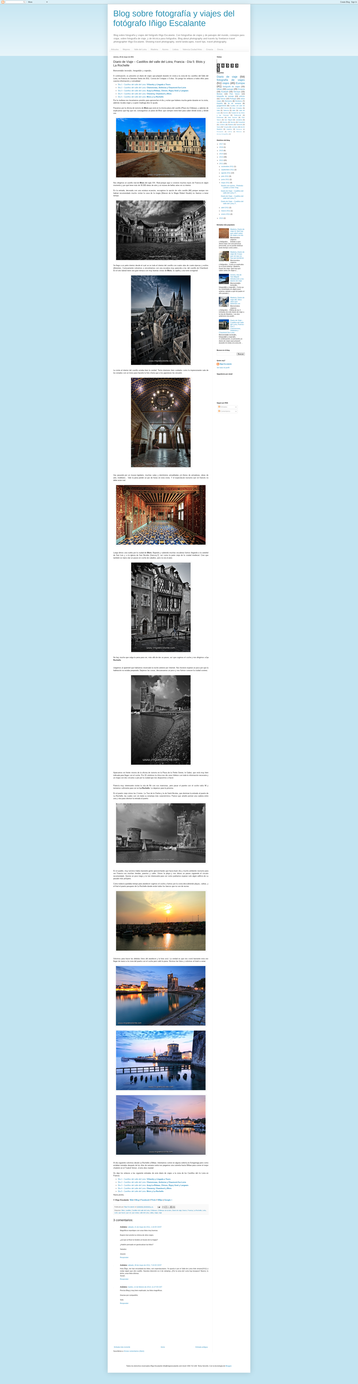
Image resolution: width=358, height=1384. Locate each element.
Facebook (145, 1200)
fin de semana (234, 103)
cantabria (239, 120)
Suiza (219, 127)
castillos (128, 1210)
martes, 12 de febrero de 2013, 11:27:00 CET (145, 1287)
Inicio (163, 1347)
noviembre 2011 (227, 166)
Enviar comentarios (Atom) (134, 1351)
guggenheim (221, 106)
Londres (222, 124)
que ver (128, 1213)
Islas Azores (232, 117)
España (220, 103)
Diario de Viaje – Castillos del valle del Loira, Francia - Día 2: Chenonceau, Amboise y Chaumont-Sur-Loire (232, 326)
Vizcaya (236, 91)
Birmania (239, 129)
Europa (240, 83)
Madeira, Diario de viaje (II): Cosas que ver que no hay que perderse (237, 255)
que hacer (122, 1213)
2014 (221, 154)
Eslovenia (220, 117)
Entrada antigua (202, 1347)
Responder (124, 1257)
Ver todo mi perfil (223, 368)
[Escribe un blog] (166, 1207)
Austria (224, 122)
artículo (242, 96)
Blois (123, 1210)
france (184, 1210)
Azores (165, 49)
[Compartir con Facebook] (171, 1207)
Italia (218, 110)
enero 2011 (225, 214)
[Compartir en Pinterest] (174, 1207)
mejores (229, 129)
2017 (221, 144)
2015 (221, 151)
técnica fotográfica (223, 134)
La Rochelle (198, 1210)
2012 (221, 160)
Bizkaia (219, 94)
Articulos (115, 49)
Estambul (241, 122)
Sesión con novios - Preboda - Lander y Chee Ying (232, 187)
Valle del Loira (140, 49)
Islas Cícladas (237, 108)
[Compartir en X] (168, 1207)
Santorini (239, 124)
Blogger (228, 1366)
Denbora (238, 101)
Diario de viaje (177, 1210)
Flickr (153, 1200)
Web (132, 1200)
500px (160, 1200)
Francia (190, 1210)
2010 (221, 218)
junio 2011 (225, 179)
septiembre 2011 (227, 170)
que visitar (135, 1213)
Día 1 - (121, 84)
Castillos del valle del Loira (141, 1210)
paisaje (230, 89)
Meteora (239, 131)
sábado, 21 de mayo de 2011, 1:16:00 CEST (145, 1227)
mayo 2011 (225, 183)
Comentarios (225, 411)
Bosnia (233, 122)
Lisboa (175, 49)
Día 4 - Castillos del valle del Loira (132, 94)
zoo (218, 122)
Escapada (220, 131)
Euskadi (224, 91)
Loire (116, 1213)
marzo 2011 (226, 211)
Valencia (226, 110)
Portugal (233, 99)
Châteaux (153, 1210)
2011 (221, 164)
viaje (160, 1213)
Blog (137, 1200)
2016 (221, 147)
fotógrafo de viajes (231, 86)
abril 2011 (225, 208)
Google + (168, 1200)
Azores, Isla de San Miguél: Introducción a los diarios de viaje (237, 278)
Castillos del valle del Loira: (147, 84)
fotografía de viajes (231, 79)
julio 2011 (225, 176)
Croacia (209, 49)
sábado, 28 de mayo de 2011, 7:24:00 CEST (145, 1265)
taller (233, 110)
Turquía (226, 127)
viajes (225, 83)
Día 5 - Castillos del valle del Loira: (140, 97)
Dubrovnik (237, 115)
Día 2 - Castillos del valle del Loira (132, 88)
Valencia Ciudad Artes (192, 49)
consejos (234, 127)
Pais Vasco (235, 94)
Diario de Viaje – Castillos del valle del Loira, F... (232, 192)
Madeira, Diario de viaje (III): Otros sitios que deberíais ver (237, 301)
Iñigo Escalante (226, 364)
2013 (221, 157)
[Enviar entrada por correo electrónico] (159, 1207)
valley (152, 1213)
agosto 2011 (226, 173)
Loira (204, 1210)
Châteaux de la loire (164, 1210)
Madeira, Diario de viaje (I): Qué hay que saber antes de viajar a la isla (237, 232)
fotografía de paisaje (225, 96)
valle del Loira (144, 1213)
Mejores (126, 49)
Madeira (154, 49)
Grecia (220, 49)
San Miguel (228, 120)
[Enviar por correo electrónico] (163, 1207)
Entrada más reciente (122, 1347)
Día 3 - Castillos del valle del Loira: (153, 91)
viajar (156, 1213)
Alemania (228, 101)
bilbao (219, 89)
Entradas (223, 407)
